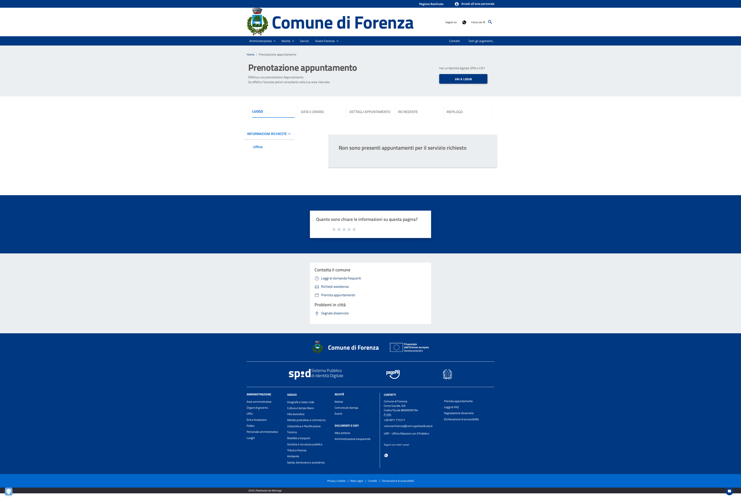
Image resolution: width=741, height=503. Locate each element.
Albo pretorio (342, 433)
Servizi (292, 394)
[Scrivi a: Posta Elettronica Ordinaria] (412, 429)
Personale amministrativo (262, 432)
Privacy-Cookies (336, 481)
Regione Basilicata (431, 4)
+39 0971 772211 (394, 420)
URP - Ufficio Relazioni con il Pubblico (406, 433)
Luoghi (251, 438)
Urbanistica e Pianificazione (304, 426)
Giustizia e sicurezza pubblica (304, 444)
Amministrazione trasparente (352, 439)
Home (250, 54)
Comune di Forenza (343, 21)
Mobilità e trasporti (298, 438)
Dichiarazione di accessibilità (461, 419)
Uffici (250, 413)
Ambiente (293, 456)
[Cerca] (490, 22)
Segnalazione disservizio (459, 413)
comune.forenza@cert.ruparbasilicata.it (408, 426)
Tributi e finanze (296, 450)
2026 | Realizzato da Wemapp (265, 490)
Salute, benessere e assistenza (306, 462)
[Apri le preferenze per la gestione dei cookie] (9, 492)
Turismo (292, 432)
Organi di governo (257, 407)
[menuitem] (455, 40)
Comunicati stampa (346, 407)
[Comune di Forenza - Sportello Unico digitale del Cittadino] (257, 21)
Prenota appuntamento (458, 401)
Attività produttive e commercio (306, 420)
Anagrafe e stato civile (300, 402)
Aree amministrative (259, 401)
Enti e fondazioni (257, 420)
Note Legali (356, 481)
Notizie (339, 401)
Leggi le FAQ (451, 407)
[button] (474, 4)
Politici (251, 426)
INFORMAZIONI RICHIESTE (267, 133)
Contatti (390, 394)
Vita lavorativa (296, 414)
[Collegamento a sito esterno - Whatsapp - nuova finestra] (464, 22)
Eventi (338, 413)
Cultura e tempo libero (300, 408)
